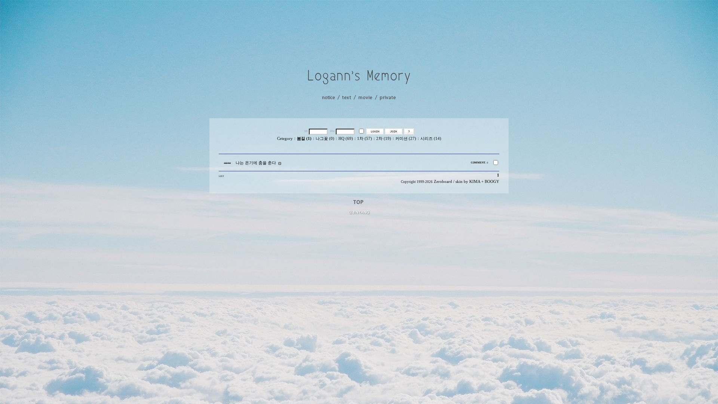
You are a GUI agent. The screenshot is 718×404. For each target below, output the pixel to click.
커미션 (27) (405, 139)
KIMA (474, 182)
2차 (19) (383, 139)
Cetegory (285, 139)
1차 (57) (364, 139)
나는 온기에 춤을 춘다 (256, 163)
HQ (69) (345, 139)
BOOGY (492, 182)
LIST (221, 176)
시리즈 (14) (430, 139)
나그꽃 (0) (325, 139)
